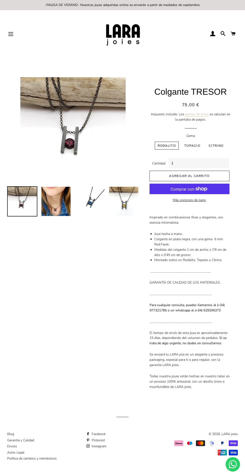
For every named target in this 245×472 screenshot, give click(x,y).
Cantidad (158, 163)
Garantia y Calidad (20, 440)
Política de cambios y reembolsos (32, 458)
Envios (12, 446)
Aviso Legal (15, 452)
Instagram (98, 446)
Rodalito (167, 145)
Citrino (216, 145)
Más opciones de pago (189, 200)
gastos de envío (197, 114)
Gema (190, 136)
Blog (10, 434)
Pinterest (98, 440)
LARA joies (230, 434)
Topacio (192, 145)
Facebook (98, 434)
